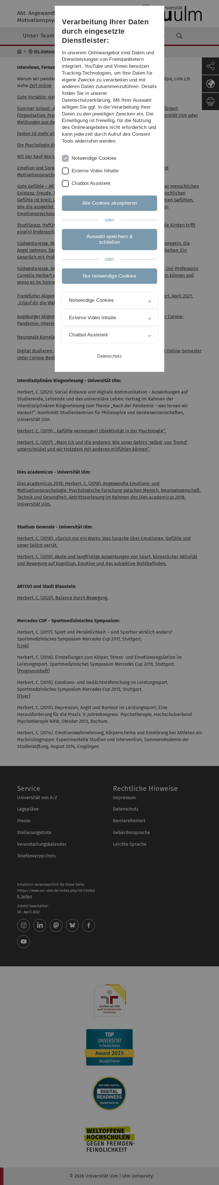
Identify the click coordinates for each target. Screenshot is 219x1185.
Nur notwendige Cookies (109, 276)
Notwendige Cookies (94, 158)
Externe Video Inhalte (95, 170)
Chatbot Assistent (91, 183)
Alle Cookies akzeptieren (109, 203)
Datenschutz (109, 356)
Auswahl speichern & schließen (109, 239)
